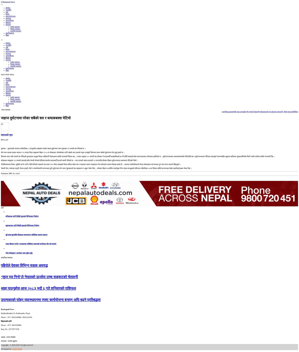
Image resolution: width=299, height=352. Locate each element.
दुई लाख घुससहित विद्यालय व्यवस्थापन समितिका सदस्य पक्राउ (26, 235)
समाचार (8, 25)
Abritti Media (17, 349)
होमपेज (8, 8)
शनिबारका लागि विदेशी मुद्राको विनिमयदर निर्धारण (22, 216)
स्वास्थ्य (8, 18)
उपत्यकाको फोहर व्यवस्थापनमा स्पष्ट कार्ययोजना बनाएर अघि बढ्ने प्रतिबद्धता (51, 300)
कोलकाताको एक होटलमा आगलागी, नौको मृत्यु (262, 112)
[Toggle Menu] (2, 4)
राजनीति (8, 10)
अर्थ (7, 12)
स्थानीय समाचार (15, 31)
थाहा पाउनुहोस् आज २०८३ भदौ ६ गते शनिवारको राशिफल (38, 288)
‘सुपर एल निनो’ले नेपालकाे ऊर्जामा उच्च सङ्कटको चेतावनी (39, 277)
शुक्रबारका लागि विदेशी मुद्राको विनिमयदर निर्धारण (22, 226)
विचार (7, 14)
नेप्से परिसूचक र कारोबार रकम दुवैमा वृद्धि (19, 253)
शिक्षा (7, 35)
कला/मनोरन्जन (10, 16)
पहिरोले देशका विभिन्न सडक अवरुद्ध (24, 265)
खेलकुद (8, 23)
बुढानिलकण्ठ (10, 33)
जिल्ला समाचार (15, 29)
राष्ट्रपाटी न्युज (6, 135)
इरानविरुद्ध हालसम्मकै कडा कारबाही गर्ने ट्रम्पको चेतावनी (228, 112)
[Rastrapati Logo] (8, 2)
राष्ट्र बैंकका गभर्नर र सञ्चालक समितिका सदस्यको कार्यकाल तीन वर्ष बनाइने (31, 244)
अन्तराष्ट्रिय (10, 21)
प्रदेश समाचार (15, 27)
